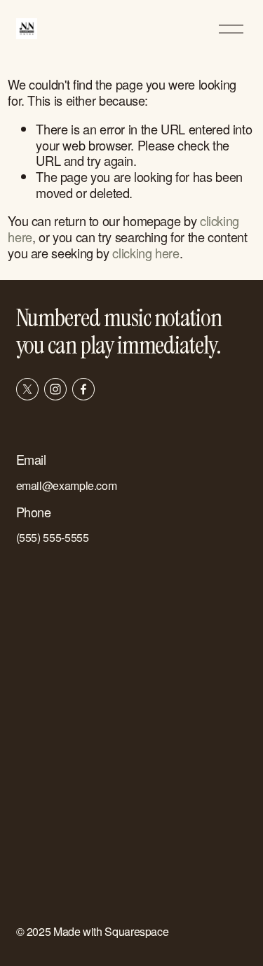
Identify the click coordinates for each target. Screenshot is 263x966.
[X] (27, 389)
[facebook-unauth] (83, 389)
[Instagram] (55, 389)
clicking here (145, 253)
